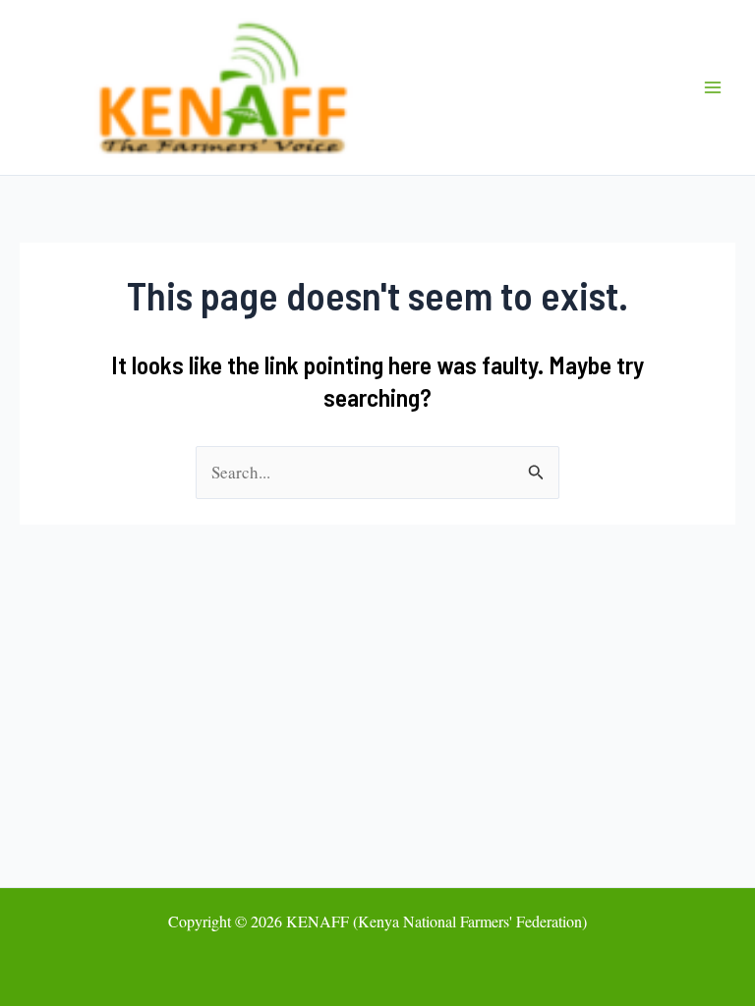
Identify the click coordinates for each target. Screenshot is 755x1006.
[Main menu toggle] (713, 87)
